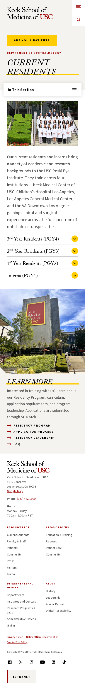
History (50, 591)
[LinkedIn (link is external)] (53, 662)
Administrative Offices (21, 619)
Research (52, 541)
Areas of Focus (57, 527)
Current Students (18, 535)
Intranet (22, 677)
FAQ (17, 444)
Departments (15, 595)
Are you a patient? (32, 40)
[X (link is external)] (20, 662)
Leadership (53, 598)
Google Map (15, 491)
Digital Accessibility (58, 611)
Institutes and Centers (21, 601)
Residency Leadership (34, 438)
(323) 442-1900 (26, 499)
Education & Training (59, 535)
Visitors (12, 567)
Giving (11, 625)
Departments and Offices (20, 585)
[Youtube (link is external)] (42, 662)
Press (11, 561)
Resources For (18, 527)
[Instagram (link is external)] (31, 662)
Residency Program (32, 425)
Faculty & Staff (16, 541)
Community (14, 554)
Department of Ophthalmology (34, 52)
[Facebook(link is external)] (9, 662)
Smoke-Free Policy (17, 642)
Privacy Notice (15, 636)
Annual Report (55, 604)
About (51, 583)
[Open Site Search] (78, 19)
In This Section (21, 89)
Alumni (11, 574)
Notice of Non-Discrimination (42, 636)
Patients (12, 548)
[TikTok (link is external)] (64, 662)
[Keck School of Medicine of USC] (28, 467)
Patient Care (54, 548)
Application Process (34, 432)
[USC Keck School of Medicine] (30, 13)
